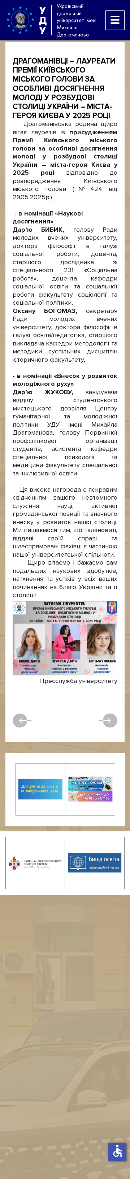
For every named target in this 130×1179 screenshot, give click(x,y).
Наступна (104, 720)
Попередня (26, 720)
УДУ (43, 20)
